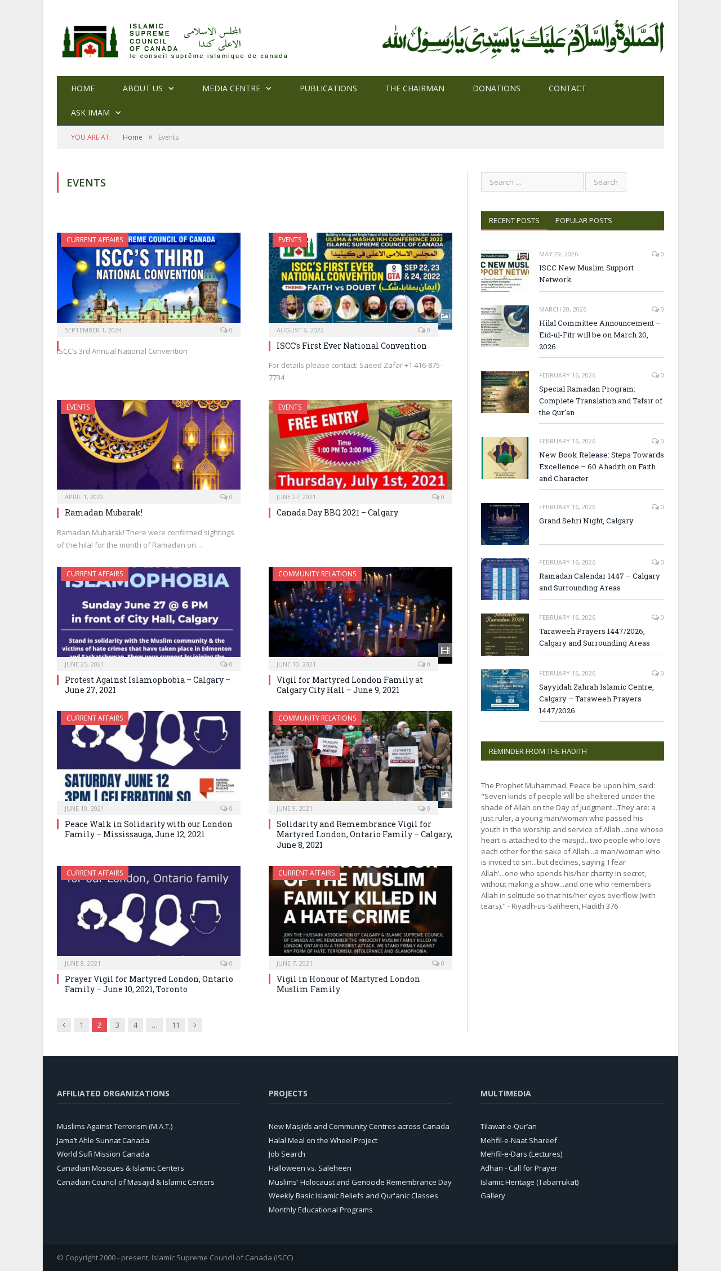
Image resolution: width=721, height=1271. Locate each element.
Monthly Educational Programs (321, 1210)
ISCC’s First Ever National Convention (352, 345)
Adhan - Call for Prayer (519, 1168)
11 (176, 1025)
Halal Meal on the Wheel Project (323, 1140)
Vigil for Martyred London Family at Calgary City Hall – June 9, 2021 (350, 684)
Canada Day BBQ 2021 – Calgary (337, 512)
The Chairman (414, 88)
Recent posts (514, 220)
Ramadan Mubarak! (104, 512)
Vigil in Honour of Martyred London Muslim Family (348, 984)
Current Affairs (94, 240)
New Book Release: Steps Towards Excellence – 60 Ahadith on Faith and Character (601, 466)
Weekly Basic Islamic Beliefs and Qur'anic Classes (353, 1195)
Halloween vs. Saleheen (310, 1168)
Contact (567, 88)
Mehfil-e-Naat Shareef (518, 1140)
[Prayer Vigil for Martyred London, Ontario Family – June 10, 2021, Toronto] (149, 914)
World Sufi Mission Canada (103, 1154)
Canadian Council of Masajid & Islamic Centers (136, 1182)
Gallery (492, 1195)
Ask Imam (90, 112)
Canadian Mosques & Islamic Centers (120, 1168)
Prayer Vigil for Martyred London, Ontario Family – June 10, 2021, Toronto (149, 984)
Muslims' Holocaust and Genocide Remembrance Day (360, 1182)
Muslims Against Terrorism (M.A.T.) (114, 1126)
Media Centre (231, 88)
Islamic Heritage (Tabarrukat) (529, 1182)
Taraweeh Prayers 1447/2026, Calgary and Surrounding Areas (594, 637)
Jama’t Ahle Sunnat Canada (103, 1140)
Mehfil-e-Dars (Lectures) (521, 1154)
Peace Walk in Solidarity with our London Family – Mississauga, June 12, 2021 (149, 829)
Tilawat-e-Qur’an (508, 1126)
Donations (496, 88)
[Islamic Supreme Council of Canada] (177, 38)
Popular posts (583, 220)
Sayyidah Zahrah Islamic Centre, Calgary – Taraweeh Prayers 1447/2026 (596, 699)
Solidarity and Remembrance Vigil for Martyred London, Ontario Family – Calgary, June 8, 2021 (364, 834)
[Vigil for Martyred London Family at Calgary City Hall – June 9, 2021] (360, 615)
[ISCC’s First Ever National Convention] (360, 281)
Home (83, 88)
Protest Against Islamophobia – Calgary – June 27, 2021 (147, 684)
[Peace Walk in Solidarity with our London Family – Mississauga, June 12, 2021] (149, 759)
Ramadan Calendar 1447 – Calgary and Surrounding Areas (599, 582)
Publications (328, 88)
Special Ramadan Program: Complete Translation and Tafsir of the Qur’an (600, 400)
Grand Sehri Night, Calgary (586, 520)
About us (143, 88)
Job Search (287, 1154)
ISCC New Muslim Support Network (586, 274)
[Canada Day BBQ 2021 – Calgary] (360, 448)
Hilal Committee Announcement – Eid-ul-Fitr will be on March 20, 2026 (600, 335)
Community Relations (317, 574)
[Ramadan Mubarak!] (149, 448)
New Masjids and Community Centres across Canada (359, 1126)
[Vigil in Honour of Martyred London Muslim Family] (360, 914)
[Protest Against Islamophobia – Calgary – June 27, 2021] (149, 615)
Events (289, 240)
